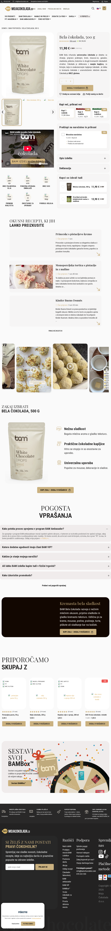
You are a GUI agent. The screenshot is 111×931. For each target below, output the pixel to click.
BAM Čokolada (25, 16)
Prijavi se (43, 867)
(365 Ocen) (73, 41)
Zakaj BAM (41, 9)
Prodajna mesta (54, 9)
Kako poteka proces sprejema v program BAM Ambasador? (33, 528)
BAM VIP (66, 885)
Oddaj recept (68, 869)
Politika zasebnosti (36, 918)
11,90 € (65, 112)
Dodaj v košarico (76, 88)
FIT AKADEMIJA (10, 19)
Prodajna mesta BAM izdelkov (67, 853)
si (100, 8)
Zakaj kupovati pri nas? (85, 859)
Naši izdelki (67, 846)
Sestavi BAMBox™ (18, 783)
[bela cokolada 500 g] (28, 64)
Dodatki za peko (58, 16)
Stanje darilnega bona (84, 863)
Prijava (106, 1)
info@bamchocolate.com (21, 1)
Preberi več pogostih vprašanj (54, 585)
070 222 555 (6, 1)
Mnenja (66, 9)
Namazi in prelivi (41, 16)
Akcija (65, 865)
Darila (71, 16)
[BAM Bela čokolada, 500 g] (16, 8)
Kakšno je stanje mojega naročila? (20, 556)
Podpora (83, 840)
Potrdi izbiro (28, 924)
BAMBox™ (66, 888)
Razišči (68, 840)
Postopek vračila (82, 856)
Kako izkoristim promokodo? (17, 575)
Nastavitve (15, 924)
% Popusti (84, 16)
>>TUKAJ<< (44, 538)
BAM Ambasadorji (27, 19)
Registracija (96, 1)
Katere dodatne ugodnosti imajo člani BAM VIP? (27, 547)
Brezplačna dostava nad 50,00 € (39, 1)
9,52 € (99, 113)
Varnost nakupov (83, 853)
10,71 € (83, 113)
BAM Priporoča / (15, 28)
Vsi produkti (10, 16)
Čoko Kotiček (43, 19)
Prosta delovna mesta (66, 904)
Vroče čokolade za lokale (67, 895)
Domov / (5, 28)
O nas (33, 9)
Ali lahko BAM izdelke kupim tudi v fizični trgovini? (28, 565)
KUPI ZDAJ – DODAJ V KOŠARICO (53, 490)
